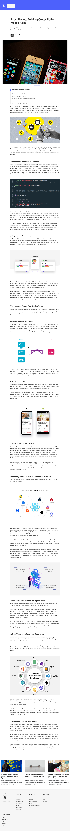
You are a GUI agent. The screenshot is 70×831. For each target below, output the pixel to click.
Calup (3, 825)
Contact (45, 801)
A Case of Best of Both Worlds (19, 96)
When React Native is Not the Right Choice (21, 100)
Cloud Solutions (19, 807)
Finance (31, 797)
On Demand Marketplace (34, 805)
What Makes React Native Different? (21, 89)
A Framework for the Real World (19, 103)
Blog (44, 799)
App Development (14, 15)
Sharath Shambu (19, 34)
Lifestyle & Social (33, 801)
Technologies (19, 797)
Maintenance (18, 809)
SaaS (30, 807)
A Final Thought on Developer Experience (21, 101)
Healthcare (31, 799)
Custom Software (19, 801)
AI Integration (19, 803)
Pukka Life (4, 823)
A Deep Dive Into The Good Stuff (21, 92)
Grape (3, 817)
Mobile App (18, 799)
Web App (18, 805)
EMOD (3, 821)
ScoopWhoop (5, 819)
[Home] (4, 4)
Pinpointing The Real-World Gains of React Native (23, 98)
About (44, 797)
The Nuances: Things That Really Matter (21, 93)
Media (30, 803)
